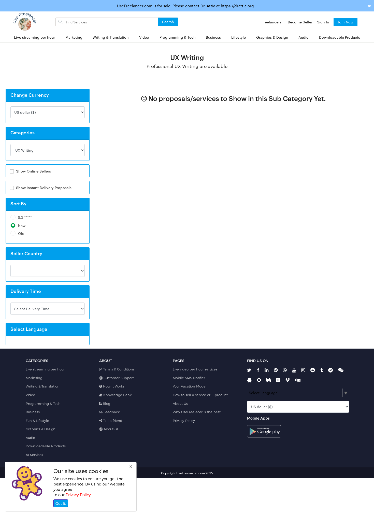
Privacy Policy (184, 421)
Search (168, 21)
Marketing (73, 37)
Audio (303, 37)
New (21, 225)
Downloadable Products (339, 37)
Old (21, 233)
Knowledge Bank (117, 395)
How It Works (113, 386)
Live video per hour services (195, 369)
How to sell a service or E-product (200, 395)
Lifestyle (238, 37)
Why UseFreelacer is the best (197, 412)
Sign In (323, 21)
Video (144, 37)
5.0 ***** (25, 217)
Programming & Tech (178, 37)
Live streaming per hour (34, 37)
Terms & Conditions (118, 369)
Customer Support (118, 378)
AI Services (34, 455)
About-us (110, 429)
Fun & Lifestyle (37, 421)
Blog (106, 404)
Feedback (111, 412)
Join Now (345, 21)
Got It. (60, 503)
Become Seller (300, 21)
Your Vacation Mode (189, 386)
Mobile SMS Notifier (189, 378)
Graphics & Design (272, 37)
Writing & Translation (111, 37)
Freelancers (271, 21)
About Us (180, 404)
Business (213, 37)
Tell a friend (112, 421)
